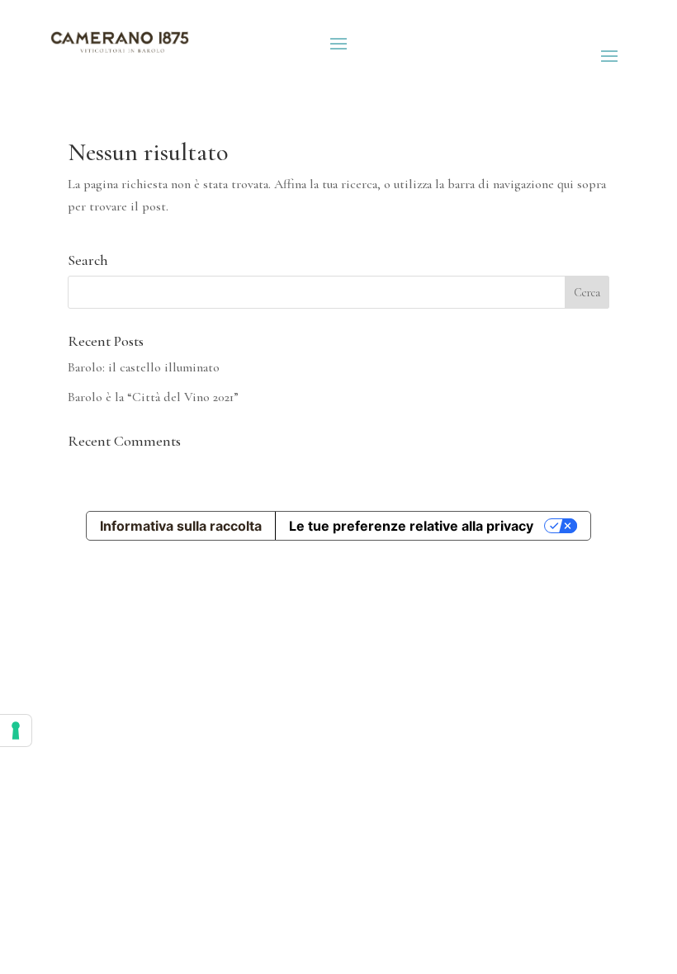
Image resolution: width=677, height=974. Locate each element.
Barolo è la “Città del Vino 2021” (153, 397)
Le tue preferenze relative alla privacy (411, 526)
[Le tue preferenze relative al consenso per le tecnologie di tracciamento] (15, 730)
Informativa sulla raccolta (181, 526)
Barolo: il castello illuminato (144, 367)
